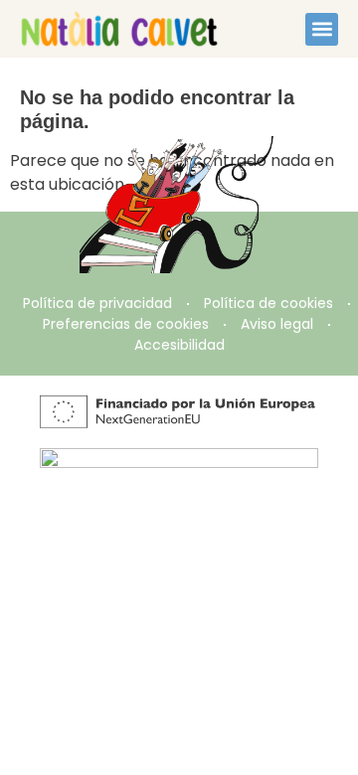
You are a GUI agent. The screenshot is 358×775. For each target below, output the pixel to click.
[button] (321, 29)
